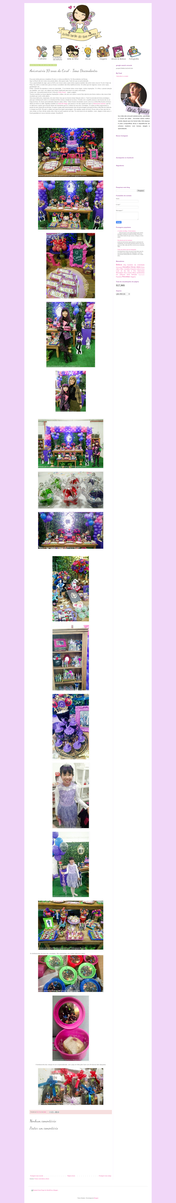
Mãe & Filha (131, 271)
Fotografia (133, 269)
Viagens (133, 277)
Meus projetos (128, 272)
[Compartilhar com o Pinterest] (58, 1112)
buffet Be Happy (63, 103)
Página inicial (71, 1176)
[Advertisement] (128, 311)
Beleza (119, 265)
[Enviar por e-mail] (50, 1112)
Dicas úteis (136, 267)
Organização (142, 274)
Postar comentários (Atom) (41, 1179)
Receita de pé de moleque (125, 240)
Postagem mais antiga (105, 1176)
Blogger (96, 1198)
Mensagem (119, 272)
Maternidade (141, 271)
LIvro (143, 269)
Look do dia (121, 271)
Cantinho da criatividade (136, 265)
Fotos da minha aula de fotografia (127, 249)
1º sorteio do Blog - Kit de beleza (127, 231)
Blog (125, 265)
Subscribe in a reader (122, 76)
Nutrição (134, 274)
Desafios (126, 267)
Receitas (126, 277)
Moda (128, 274)
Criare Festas (62, 92)
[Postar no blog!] (52, 1112)
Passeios (119, 277)
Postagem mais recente (36, 1176)
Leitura (138, 269)
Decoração (119, 267)
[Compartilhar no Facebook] (56, 1112)
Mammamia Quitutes (100, 103)
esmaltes (127, 269)
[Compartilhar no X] (54, 1112)
